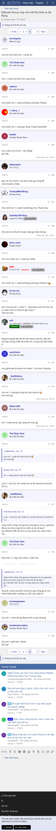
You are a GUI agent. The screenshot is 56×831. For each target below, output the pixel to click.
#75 (52, 416)
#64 (52, 120)
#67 (52, 201)
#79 (52, 611)
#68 (52, 225)
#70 (52, 277)
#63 (52, 96)
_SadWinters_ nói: (11, 451)
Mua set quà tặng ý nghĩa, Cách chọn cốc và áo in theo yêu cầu (31, 690)
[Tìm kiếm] (52, 3)
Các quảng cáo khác (42, 679)
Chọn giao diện (9, 795)
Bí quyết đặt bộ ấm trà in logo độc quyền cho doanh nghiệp (29, 705)
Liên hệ (4, 806)
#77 (52, 504)
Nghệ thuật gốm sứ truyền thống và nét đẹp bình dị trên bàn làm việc (31, 736)
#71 (52, 301)
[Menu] (4, 3)
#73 (52, 362)
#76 (52, 443)
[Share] (48, 49)
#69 (52, 253)
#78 (52, 551)
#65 (52, 144)
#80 (52, 635)
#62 (52, 72)
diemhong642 (13, 725)
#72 (52, 332)
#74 (52, 386)
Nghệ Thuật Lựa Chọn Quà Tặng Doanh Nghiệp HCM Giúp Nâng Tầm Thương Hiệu (30, 674)
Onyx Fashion (13, 694)
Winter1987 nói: (11, 470)
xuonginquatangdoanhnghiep (20, 679)
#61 (52, 48)
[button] (27, 800)
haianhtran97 (13, 709)
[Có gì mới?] (47, 3)
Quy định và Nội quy (9, 811)
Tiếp (42, 31)
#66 (52, 175)
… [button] (34, 31)
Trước (14, 31)
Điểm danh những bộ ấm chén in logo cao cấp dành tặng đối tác (31, 720)
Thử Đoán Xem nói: (12, 511)
